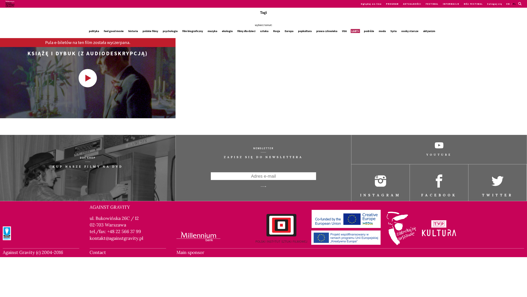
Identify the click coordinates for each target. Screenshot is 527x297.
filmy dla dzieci (246, 31)
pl (514, 3)
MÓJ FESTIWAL (473, 3)
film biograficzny (192, 31)
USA (344, 31)
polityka (94, 31)
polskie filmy (150, 31)
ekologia (227, 31)
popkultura (305, 31)
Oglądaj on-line (371, 3)
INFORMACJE (451, 3)
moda (382, 31)
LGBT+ (355, 31)
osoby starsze (409, 31)
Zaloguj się (494, 3)
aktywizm (429, 31)
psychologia (170, 31)
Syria (393, 31)
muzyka (212, 31)
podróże (369, 31)
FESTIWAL (432, 3)
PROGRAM (392, 3)
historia (133, 31)
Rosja (276, 31)
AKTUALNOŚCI (412, 3)
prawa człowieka (326, 31)
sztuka (264, 31)
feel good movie (114, 31)
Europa (289, 31)
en (508, 3)
